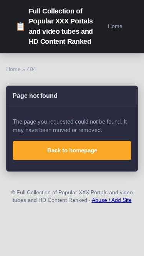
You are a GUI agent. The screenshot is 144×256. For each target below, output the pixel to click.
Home (115, 26)
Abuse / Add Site (112, 200)
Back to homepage (72, 150)
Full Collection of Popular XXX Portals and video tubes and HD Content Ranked (54, 26)
